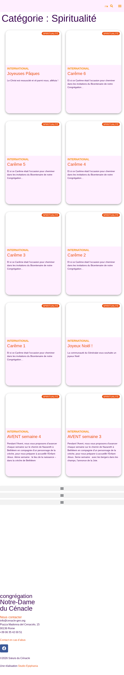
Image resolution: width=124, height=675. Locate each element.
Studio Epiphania (28, 666)
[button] (111, 6)
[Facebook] (4, 648)
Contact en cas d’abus (13, 640)
